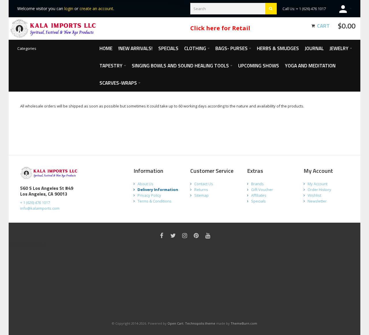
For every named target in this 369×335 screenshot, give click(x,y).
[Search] (271, 8)
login (68, 8)
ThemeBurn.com (244, 323)
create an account (96, 8)
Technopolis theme (200, 323)
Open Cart (175, 323)
